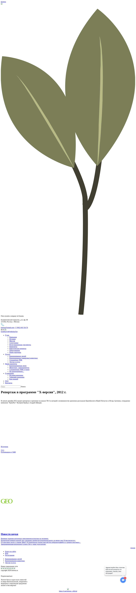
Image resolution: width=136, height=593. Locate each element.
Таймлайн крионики (16, 377)
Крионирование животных (15, 561)
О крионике (9, 373)
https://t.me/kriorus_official (68, 591)
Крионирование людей (17, 356)
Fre (10, 331)
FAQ (6, 381)
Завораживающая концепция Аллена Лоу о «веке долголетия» (23, 544)
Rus (5, 331)
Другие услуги (14, 362)
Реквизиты (13, 347)
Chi (7, 331)
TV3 (2, 450)
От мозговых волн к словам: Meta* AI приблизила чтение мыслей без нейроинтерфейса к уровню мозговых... (41, 542)
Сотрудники (13, 343)
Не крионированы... (16, 371)
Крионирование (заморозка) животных (23, 358)
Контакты (8, 383)
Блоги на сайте (10, 551)
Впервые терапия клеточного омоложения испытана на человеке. (25, 538)
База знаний (13, 379)
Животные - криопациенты (19, 368)
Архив (132, 548)
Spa (14, 331)
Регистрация (9, 555)
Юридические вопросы (17, 348)
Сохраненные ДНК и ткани (19, 369)
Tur (16, 331)
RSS (6, 553)
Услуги (7, 354)
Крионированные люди (17, 366)
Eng (2, 331)
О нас (7, 335)
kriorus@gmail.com (7, 327)
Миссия (12, 341)
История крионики (16, 375)
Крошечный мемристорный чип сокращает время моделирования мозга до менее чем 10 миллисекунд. (38, 540)
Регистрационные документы (20, 345)
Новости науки (9, 534)
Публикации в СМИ (8, 452)
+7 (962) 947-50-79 (21, 327)
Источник (4, 447)
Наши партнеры (15, 352)
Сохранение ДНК (15, 360)
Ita (12, 331)
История (12, 339)
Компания (13, 337)
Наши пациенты (11, 364)
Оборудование (14, 350)
